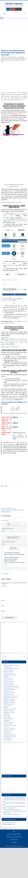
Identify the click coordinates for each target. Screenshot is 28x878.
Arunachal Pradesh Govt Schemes (11, 668)
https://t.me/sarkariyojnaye (10, 559)
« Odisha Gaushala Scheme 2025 (8, 508)
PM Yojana (6, 707)
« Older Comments (5, 520)
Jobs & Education (8, 58)
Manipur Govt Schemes (9, 699)
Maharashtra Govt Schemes (10, 697)
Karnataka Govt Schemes (9, 692)
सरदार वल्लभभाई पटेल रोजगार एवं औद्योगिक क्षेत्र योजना (14, 798)
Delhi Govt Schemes (8, 678)
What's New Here (8, 738)
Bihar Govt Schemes (8, 671)
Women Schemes (7, 739)
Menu (2, 18)
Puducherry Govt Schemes (10, 709)
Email (3, 605)
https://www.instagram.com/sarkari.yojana (14, 562)
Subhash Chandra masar (13, 537)
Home (14, 831)
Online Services (16, 58)
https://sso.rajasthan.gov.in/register (19, 220)
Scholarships (6, 720)
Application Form (8, 666)
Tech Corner (6, 726)
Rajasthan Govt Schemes (9, 712)
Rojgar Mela (6, 713)
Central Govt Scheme (8, 673)
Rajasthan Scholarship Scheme (13, 346)
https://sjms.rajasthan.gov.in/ (9, 217)
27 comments (5, 485)
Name (3, 600)
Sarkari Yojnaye (14, 3)
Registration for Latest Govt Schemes (14, 836)
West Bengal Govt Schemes (10, 736)
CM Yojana (6, 676)
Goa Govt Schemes (8, 679)
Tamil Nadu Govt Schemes (10, 725)
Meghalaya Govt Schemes (9, 700)
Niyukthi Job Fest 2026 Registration (12, 814)
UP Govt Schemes (8, 733)
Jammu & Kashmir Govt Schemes (11, 687)
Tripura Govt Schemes (9, 730)
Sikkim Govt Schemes (9, 722)
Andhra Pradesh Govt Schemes (11, 665)
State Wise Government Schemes (14, 834)
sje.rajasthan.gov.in (5, 337)
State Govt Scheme (15, 59)
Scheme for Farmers (8, 718)
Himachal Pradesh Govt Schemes (11, 686)
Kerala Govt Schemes (8, 694)
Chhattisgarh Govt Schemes (10, 674)
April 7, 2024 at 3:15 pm (15, 549)
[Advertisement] (14, 34)
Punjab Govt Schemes (9, 710)
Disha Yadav (13, 56)
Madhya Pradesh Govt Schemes (11, 696)
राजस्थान (3, 110)
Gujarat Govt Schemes (9, 683)
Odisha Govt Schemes (9, 704)
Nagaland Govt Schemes (9, 702)
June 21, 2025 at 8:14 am (12, 525)
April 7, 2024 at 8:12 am (12, 538)
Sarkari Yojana (8, 59)
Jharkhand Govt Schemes (9, 689)
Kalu (8, 523)
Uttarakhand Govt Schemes (10, 735)
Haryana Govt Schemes (9, 684)
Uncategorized (7, 731)
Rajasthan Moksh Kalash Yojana (14, 202)
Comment (3, 586)
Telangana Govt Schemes (9, 728)
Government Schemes (9, 681)
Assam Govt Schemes (8, 670)
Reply (3, 531)
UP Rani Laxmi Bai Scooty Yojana (11, 809)
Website (3, 611)
